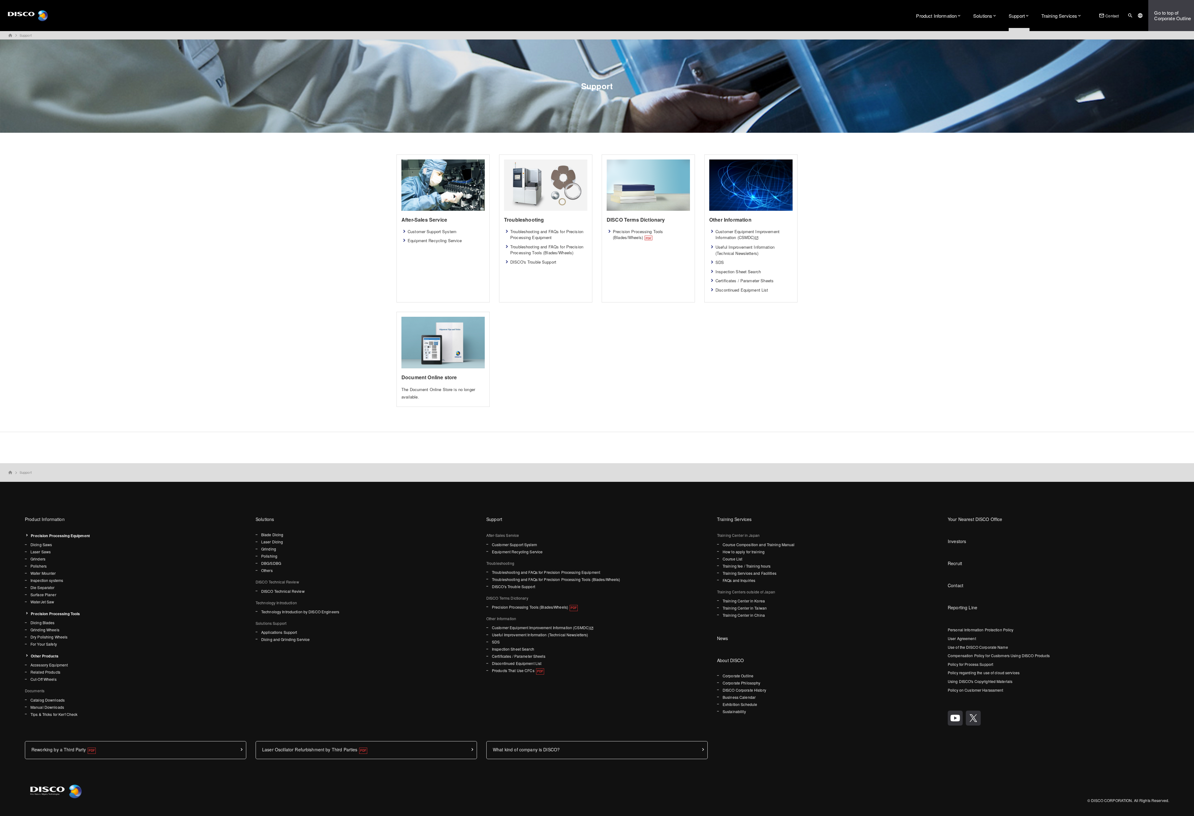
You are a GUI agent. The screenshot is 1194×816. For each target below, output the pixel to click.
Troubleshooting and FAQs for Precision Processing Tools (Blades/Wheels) (546, 250)
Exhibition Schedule (740, 704)
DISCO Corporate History (744, 690)
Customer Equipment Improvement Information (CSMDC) (747, 234)
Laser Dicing (272, 541)
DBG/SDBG (271, 563)
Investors (957, 541)
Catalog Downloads (47, 700)
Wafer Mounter (43, 573)
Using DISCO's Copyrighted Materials (980, 681)
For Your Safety (43, 644)
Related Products (45, 672)
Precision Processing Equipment (60, 535)
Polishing (269, 556)
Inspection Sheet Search (738, 271)
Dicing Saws (41, 544)
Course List (732, 558)
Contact (1109, 15)
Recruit (955, 563)
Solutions (982, 15)
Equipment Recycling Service (435, 240)
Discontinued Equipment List (741, 290)
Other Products (44, 656)
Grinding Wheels (44, 629)
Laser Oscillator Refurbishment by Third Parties (310, 749)
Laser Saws (40, 551)
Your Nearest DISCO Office (975, 519)
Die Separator (42, 587)
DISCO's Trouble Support (533, 262)
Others (267, 570)
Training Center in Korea (744, 600)
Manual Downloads (47, 707)
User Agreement (962, 638)
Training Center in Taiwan (745, 608)
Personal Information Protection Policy (981, 629)
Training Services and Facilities (749, 573)
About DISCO (730, 660)
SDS (719, 262)
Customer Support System (432, 231)
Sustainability (734, 711)
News (722, 638)
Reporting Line (962, 607)
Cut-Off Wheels (43, 679)
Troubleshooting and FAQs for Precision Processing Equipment (546, 234)
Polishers (38, 566)
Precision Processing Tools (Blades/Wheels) (638, 234)
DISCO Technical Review (283, 591)
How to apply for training (744, 551)
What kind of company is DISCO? (526, 749)
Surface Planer (43, 594)
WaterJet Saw (42, 601)
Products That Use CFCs (513, 670)
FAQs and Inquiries (739, 580)
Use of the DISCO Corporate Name (978, 647)
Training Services (1059, 15)
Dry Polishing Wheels (48, 636)
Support (1017, 15)
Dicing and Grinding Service (285, 639)
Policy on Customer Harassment (975, 690)
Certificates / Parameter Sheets (744, 281)
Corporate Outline (738, 675)
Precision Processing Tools (55, 613)
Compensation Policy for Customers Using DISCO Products (999, 655)
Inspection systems (46, 580)
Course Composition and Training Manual (759, 544)
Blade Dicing (272, 534)
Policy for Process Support (970, 664)
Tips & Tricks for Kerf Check (53, 714)
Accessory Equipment (49, 664)
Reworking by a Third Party (58, 749)
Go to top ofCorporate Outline (1172, 15)
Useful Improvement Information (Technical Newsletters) (745, 250)
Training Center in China (744, 615)
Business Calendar (739, 697)
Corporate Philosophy (741, 682)
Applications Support (279, 632)
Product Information (936, 15)
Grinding (268, 548)
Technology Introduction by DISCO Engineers (300, 611)
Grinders (37, 558)
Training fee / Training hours (747, 566)
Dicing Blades (42, 622)
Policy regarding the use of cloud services (984, 672)
